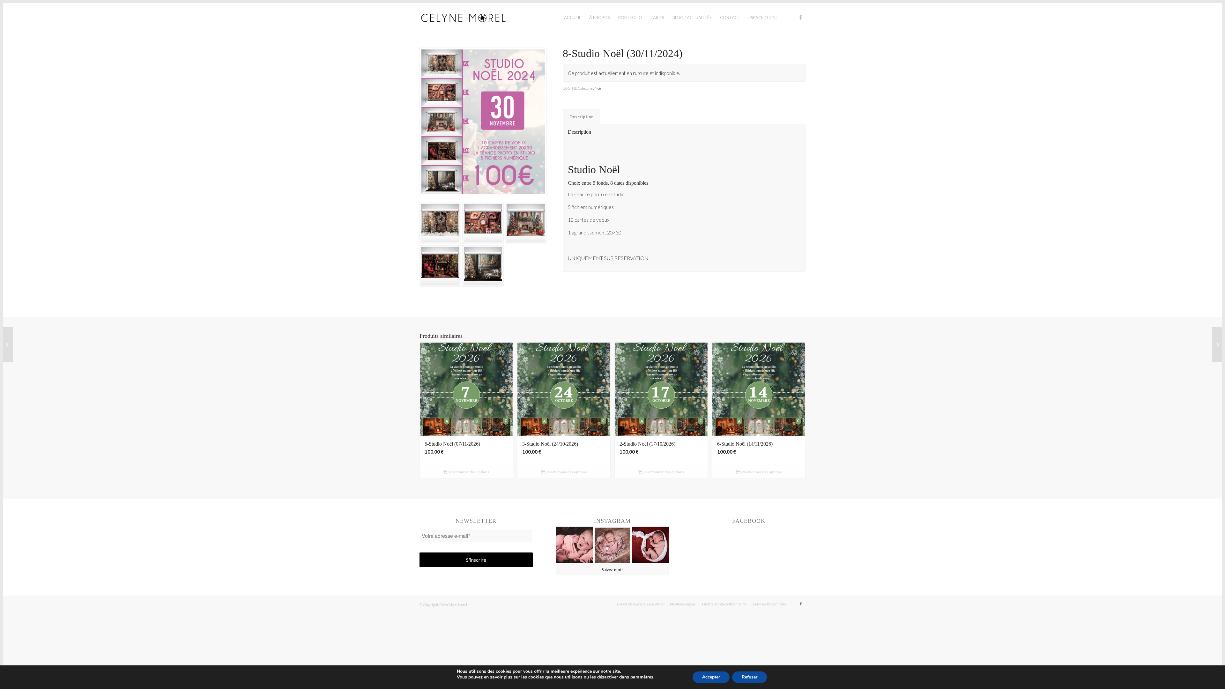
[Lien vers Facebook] (801, 17)
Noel (598, 88)
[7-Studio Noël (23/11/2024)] (8, 344)
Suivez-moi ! (612, 569)
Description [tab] (581, 116)
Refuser (749, 677)
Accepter (711, 677)
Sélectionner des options (468, 472)
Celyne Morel (457, 605)
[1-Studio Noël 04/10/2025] (1217, 344)
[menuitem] (572, 18)
